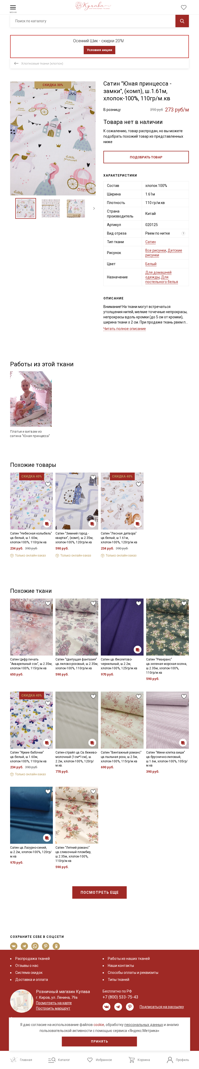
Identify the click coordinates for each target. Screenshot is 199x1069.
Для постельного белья (161, 279)
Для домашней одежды (158, 274)
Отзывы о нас (26, 965)
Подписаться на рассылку (162, 1007)
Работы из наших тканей (129, 959)
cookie (99, 1025)
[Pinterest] (45, 946)
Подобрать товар (146, 157)
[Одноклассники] (56, 946)
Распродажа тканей (32, 959)
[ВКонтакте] (14, 946)
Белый (151, 264)
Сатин (150, 242)
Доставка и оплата (31, 979)
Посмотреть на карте (54, 1003)
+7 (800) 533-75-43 (120, 997)
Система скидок (28, 972)
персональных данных (143, 1025)
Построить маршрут (53, 1008)
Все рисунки (155, 250)
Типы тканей (118, 979)
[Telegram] (24, 946)
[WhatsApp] (35, 946)
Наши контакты (121, 965)
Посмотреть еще (100, 892)
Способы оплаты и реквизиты (133, 972)
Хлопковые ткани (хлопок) (42, 63)
